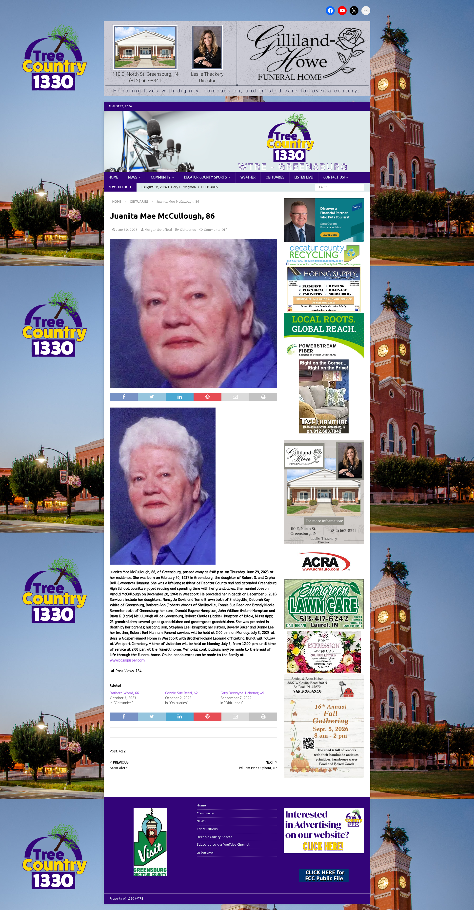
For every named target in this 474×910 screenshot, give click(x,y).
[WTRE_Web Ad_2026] (324, 356)
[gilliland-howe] (324, 541)
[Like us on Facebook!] (330, 10)
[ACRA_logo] (324, 568)
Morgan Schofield (158, 230)
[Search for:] (339, 187)
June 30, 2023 (127, 230)
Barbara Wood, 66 (124, 693)
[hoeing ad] (324, 309)
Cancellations (207, 829)
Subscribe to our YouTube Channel (223, 844)
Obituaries (275, 177)
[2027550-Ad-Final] (324, 239)
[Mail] (365, 10)
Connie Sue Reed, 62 (181, 693)
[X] (354, 10)
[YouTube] (342, 10)
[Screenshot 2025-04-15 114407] (324, 627)
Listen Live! (304, 177)
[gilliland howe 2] (237, 93)
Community (161, 177)
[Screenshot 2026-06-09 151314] (324, 263)
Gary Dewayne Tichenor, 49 (242, 693)
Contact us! (334, 177)
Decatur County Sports (205, 177)
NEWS (132, 177)
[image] (324, 775)
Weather (248, 177)
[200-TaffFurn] (324, 430)
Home (113, 177)
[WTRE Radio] (237, 169)
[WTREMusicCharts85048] (324, 670)
